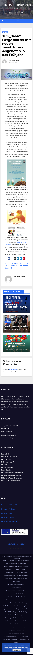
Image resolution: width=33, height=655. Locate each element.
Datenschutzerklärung (9, 575)
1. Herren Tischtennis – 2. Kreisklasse (19, 560)
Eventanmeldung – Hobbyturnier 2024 (15, 590)
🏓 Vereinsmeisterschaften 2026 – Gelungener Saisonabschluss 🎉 (16, 327)
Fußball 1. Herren (20, 593)
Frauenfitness (10, 593)
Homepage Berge (6, 513)
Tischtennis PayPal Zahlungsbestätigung (15, 627)
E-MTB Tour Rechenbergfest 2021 (16, 584)
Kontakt (16, 606)
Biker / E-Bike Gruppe (21, 572)
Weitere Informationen (23, 647)
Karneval (17, 603)
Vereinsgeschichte (24, 639)
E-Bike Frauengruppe (22, 575)
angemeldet (13, 369)
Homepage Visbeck (7, 517)
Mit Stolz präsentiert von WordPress (11, 556)
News (27, 609)
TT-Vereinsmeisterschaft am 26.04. (16, 633)
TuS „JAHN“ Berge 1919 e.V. (17, 544)
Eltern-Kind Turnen (16, 587)
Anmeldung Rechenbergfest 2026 (15, 305)
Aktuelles (8, 569)
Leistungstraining (25, 606)
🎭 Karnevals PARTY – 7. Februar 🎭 (15, 344)
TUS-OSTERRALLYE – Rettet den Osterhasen (19, 264)
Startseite (17, 621)
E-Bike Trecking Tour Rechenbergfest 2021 (16, 578)
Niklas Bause (15, 60)
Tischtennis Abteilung (15, 624)
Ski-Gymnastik (8, 621)
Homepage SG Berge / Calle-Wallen (12, 505)
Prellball (10, 615)
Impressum (22, 599)
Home (4, 560)
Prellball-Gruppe (19, 615)
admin (18, 310)
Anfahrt (23, 569)
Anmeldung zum (9, 572)
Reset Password (22, 618)
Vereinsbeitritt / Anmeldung (10, 639)
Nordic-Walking (23, 612)
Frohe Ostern (7, 267)
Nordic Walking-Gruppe (11, 612)
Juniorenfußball (8, 603)
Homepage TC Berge (8, 509)
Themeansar (16, 558)
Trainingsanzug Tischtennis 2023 (15, 630)
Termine (25, 621)
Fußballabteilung (9, 596)
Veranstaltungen (24, 636)
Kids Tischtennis (7, 606)
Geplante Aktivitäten (21, 596)
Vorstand (16, 642)
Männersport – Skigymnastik (16, 609)
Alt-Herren (16, 569)
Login (4, 609)
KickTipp (24, 603)
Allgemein (5, 32)
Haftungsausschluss (11, 599)
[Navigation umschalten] (18, 20)
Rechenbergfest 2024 (10, 618)
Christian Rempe (21, 329)
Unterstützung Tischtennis (10, 636)
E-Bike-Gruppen (16, 581)
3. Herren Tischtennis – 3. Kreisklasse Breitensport (16, 566)
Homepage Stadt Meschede (10, 521)
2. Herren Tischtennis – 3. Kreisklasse (16, 563)
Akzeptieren (17, 650)
